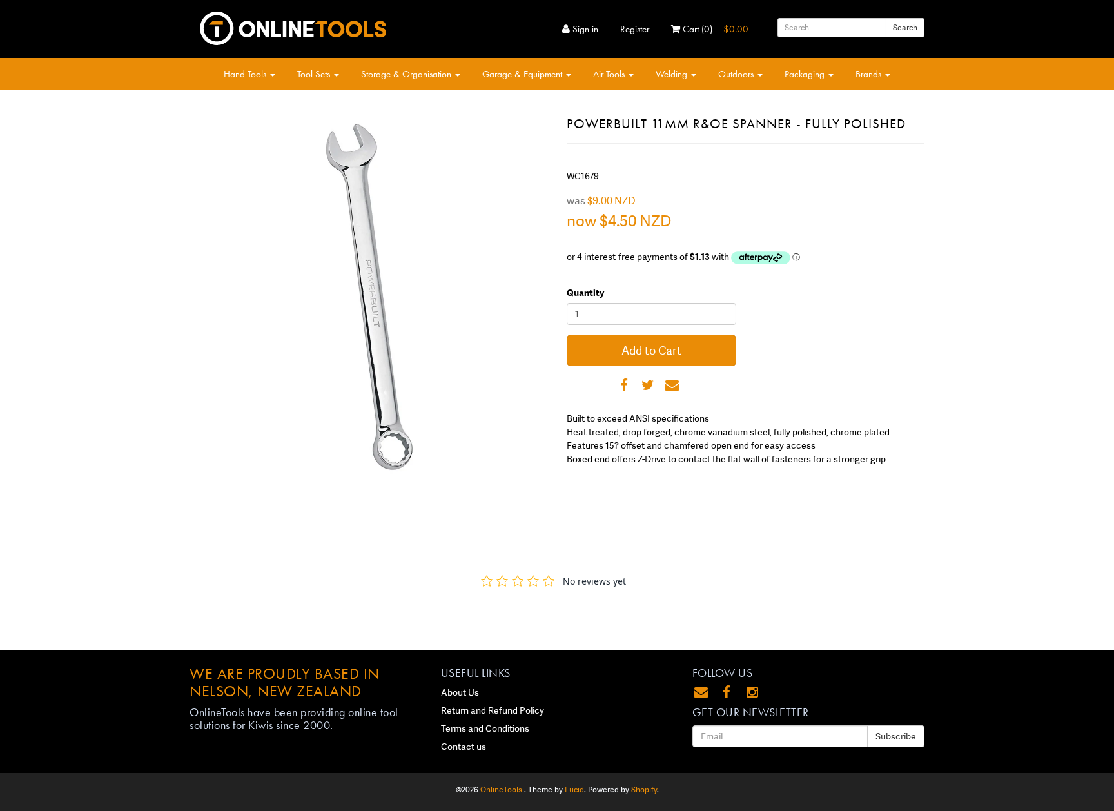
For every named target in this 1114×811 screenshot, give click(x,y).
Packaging (806, 74)
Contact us (463, 746)
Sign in (584, 29)
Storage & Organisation (407, 74)
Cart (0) (714, 29)
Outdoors (737, 74)
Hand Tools (246, 74)
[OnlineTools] (293, 26)
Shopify (644, 790)
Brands (869, 74)
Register (634, 29)
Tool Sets (315, 74)
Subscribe (895, 736)
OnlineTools (502, 790)
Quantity (585, 292)
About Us (460, 692)
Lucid (574, 790)
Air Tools (610, 74)
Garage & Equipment (523, 74)
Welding (673, 74)
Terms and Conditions (485, 728)
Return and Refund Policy (492, 710)
